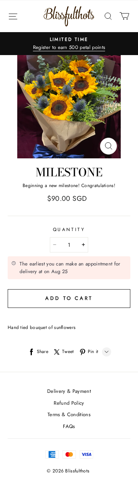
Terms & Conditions (69, 414)
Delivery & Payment (69, 391)
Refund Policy (69, 403)
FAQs (69, 426)
